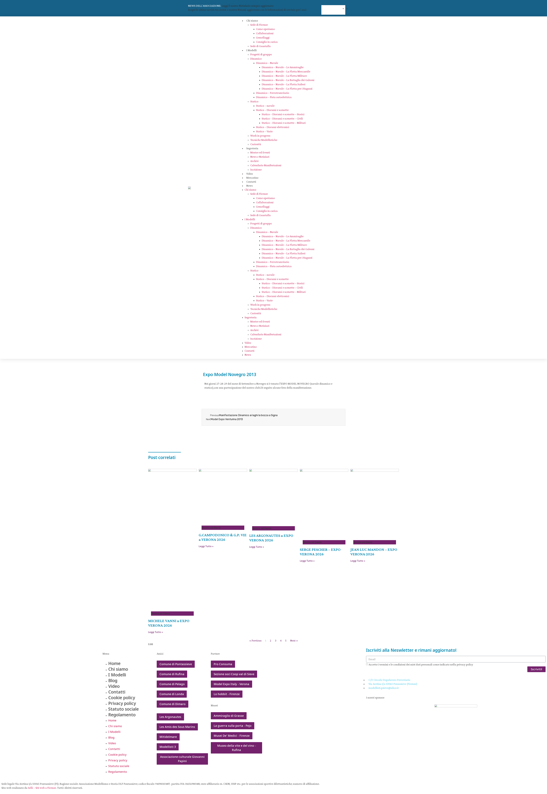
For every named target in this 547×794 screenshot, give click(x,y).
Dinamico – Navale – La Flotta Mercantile (286, 71)
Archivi (254, 161)
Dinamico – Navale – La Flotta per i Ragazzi (287, 88)
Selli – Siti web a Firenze (42, 787)
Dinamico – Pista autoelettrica (274, 97)
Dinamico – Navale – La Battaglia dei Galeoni (288, 80)
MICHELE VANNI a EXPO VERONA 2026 (168, 623)
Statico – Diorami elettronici (272, 127)
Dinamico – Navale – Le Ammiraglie (283, 67)
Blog (112, 680)
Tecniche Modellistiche (263, 139)
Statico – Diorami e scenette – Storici (283, 114)
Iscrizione (256, 169)
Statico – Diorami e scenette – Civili (282, 118)
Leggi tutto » (155, 632)
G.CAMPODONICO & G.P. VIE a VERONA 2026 (223, 537)
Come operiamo (265, 29)
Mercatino (252, 177)
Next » (294, 640)
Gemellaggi (263, 37)
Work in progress (260, 135)
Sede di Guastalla (260, 46)
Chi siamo (252, 20)
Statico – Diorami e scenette (272, 109)
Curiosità (255, 144)
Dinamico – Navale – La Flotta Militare (284, 75)
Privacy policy (122, 703)
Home (114, 663)
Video (249, 173)
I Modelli (251, 50)
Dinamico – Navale (267, 62)
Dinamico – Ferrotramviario (272, 92)
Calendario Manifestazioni (265, 165)
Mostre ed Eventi (260, 152)
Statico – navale (265, 105)
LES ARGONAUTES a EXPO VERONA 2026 (271, 537)
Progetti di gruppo (261, 54)
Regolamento (122, 715)
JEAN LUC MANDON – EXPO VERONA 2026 (373, 551)
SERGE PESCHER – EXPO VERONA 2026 (320, 551)
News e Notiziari (259, 156)
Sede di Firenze (259, 24)
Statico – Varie (264, 131)
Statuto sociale (123, 709)
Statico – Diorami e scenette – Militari (284, 122)
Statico (254, 101)
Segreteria (252, 148)
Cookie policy (121, 697)
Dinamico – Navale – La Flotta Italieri (283, 84)
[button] (333, 3)
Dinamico (256, 58)
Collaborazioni (265, 33)
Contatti (251, 181)
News (249, 185)
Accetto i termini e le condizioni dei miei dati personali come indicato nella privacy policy (421, 664)
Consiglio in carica (267, 41)
